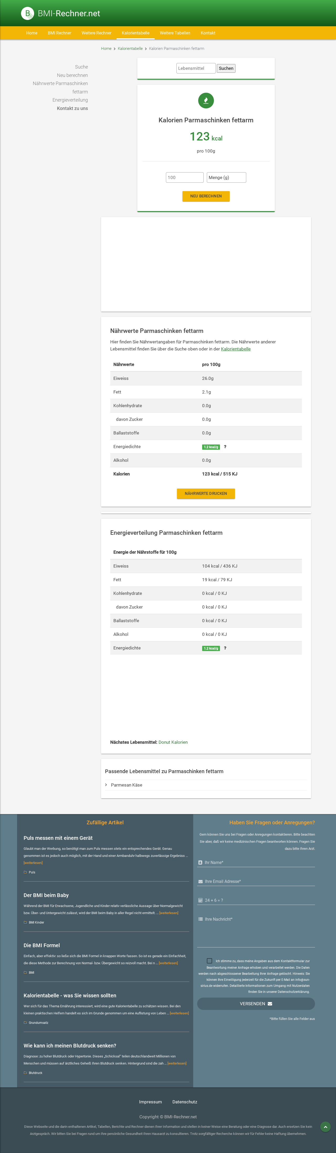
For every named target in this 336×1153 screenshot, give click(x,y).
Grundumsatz (38, 1023)
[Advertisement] (206, 264)
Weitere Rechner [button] (96, 32)
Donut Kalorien (173, 742)
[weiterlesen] (33, 863)
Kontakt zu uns (72, 108)
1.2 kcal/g (211, 447)
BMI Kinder (36, 922)
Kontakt (208, 32)
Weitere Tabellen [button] (175, 32)
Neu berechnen (72, 75)
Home (31, 32)
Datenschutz (184, 1101)
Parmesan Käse (126, 785)
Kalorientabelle (135, 32)
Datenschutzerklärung (293, 992)
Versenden (252, 1003)
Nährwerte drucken (206, 493)
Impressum (150, 1101)
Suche (81, 67)
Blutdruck (35, 1073)
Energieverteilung (70, 100)
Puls (32, 872)
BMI (31, 972)
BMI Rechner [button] (59, 32)
